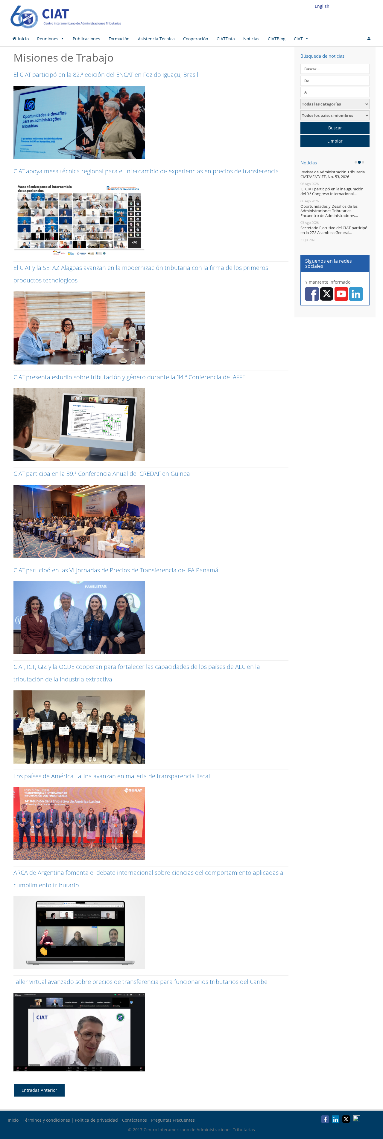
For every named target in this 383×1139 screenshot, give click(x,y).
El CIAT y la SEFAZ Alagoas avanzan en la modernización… (335, 191)
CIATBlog (276, 39)
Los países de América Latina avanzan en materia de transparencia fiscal (111, 776)
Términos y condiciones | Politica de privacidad (70, 1120)
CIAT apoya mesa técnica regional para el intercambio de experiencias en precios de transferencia (146, 171)
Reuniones (47, 39)
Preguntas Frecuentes (173, 1120)
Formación (119, 39)
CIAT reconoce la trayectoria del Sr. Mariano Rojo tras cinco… (333, 209)
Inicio (23, 39)
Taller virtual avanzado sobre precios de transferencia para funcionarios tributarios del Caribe (140, 982)
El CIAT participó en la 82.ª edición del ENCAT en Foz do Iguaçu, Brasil (105, 75)
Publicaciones (86, 39)
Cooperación (195, 39)
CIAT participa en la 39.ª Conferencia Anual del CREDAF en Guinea (101, 474)
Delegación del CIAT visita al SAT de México (333, 226)
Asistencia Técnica (156, 39)
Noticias (251, 39)
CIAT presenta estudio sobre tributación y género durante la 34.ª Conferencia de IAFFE (129, 377)
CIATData (226, 39)
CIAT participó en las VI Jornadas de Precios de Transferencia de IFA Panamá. (116, 570)
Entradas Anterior (39, 1090)
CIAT (298, 39)
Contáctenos (134, 1120)
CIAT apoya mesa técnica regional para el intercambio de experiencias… (336, 174)
